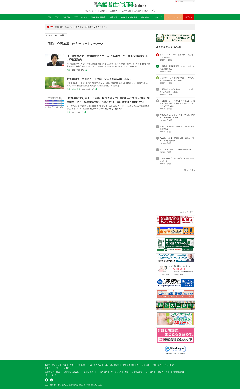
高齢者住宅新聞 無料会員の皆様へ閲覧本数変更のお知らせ (81, 26)
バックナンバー (91, 11)
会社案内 (137, 11)
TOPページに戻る (52, 365)
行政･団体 (76, 89)
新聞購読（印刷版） (53, 372)
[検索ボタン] (153, 10)
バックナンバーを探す (56, 35)
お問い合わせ (162, 372)
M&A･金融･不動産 (112, 365)
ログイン (147, 11)
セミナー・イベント (53, 368)
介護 (68, 70)
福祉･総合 (157, 365)
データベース (116, 372)
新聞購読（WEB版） (72, 372)
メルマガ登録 (125, 11)
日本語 (180, 1)
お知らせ (103, 11)
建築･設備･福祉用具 (130, 365)
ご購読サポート (90, 372)
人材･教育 (146, 365)
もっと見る (190, 170)
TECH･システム (94, 365)
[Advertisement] (175, 194)
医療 (71, 365)
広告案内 (113, 11)
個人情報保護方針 (178, 372)
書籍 (126, 372)
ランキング (169, 365)
